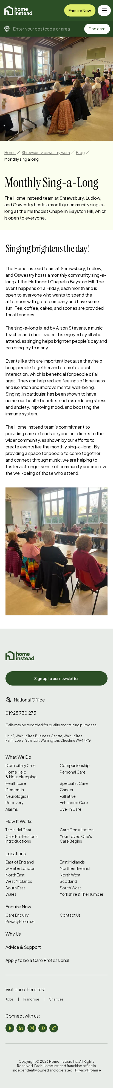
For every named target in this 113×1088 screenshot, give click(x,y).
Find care (97, 28)
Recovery (14, 802)
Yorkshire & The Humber (81, 894)
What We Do (18, 757)
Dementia (14, 789)
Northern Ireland (75, 868)
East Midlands (72, 862)
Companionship (75, 765)
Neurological (17, 796)
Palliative (68, 796)
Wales (10, 894)
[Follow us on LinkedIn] (20, 1028)
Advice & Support (23, 947)
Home (10, 152)
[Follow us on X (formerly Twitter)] (53, 1028)
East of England (19, 862)
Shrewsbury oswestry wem (46, 152)
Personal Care (73, 772)
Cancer (67, 789)
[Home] (18, 10)
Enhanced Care (74, 802)
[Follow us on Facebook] (9, 1028)
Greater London (20, 868)
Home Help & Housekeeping (20, 774)
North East (15, 875)
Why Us (13, 934)
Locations (15, 853)
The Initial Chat (18, 829)
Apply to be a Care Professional (37, 960)
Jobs (9, 999)
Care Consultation (77, 829)
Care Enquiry (17, 915)
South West (70, 888)
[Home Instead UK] (20, 655)
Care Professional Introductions (21, 839)
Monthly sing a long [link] (21, 159)
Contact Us (70, 915)
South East (15, 888)
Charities (56, 999)
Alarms (11, 809)
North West (70, 875)
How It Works (18, 821)
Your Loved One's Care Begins (76, 839)
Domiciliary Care (20, 765)
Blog (80, 152)
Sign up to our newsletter (56, 678)
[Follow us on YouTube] (42, 1028)
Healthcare (15, 783)
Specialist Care (74, 783)
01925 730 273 (20, 713)
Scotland (68, 881)
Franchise (31, 999)
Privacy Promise (20, 921)
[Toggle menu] (104, 10)
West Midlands (18, 881)
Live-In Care (70, 809)
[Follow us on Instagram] (31, 1028)
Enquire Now (80, 10)
